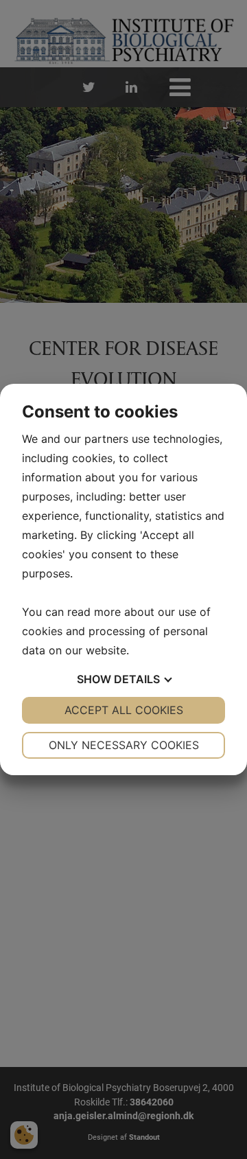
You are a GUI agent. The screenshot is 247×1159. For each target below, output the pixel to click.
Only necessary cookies (124, 745)
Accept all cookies (123, 710)
